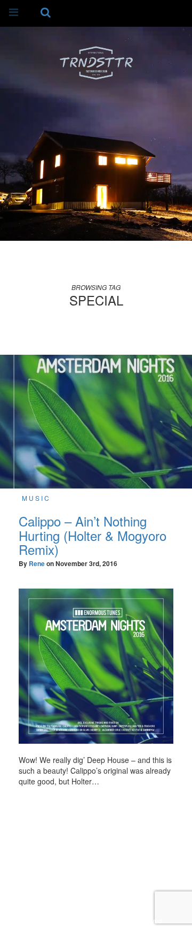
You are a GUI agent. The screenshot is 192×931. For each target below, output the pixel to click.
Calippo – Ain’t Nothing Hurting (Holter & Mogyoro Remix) (92, 535)
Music (36, 497)
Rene (37, 563)
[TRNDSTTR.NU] (96, 62)
